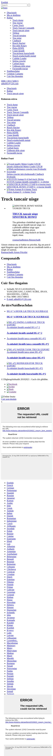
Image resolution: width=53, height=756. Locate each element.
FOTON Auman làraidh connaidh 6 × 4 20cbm (28, 182)
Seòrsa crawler (19, 61)
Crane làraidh (18, 51)
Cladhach (16, 40)
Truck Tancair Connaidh (23, 28)
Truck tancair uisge (20, 30)
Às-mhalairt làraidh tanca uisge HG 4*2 (24, 352)
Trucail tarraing (19, 35)
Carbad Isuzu (18, 63)
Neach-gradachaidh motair (24, 56)
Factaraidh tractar (20, 68)
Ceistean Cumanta (15, 73)
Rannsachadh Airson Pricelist (14, 252)
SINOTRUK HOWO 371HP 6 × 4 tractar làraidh (29, 187)
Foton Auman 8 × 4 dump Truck (21, 192)
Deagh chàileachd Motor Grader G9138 (24, 166)
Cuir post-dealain (8, 399)
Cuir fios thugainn (15, 76)
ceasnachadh (18, 240)
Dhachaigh (12, 12)
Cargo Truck (18, 25)
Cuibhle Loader (19, 58)
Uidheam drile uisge (21, 66)
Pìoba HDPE (18, 48)
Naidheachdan (13, 71)
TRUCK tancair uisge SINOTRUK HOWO (25, 215)
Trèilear (15, 33)
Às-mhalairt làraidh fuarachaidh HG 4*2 (25, 368)
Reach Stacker (18, 43)
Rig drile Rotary (19, 46)
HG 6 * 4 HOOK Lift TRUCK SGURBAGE (27, 311)
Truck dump (17, 20)
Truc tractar (17, 23)
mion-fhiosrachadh (32, 240)
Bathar (10, 18)
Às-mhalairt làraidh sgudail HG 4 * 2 (23, 327)
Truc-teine (16, 38)
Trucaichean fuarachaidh (23, 53)
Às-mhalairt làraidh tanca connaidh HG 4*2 (26, 338)
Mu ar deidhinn (13, 15)
